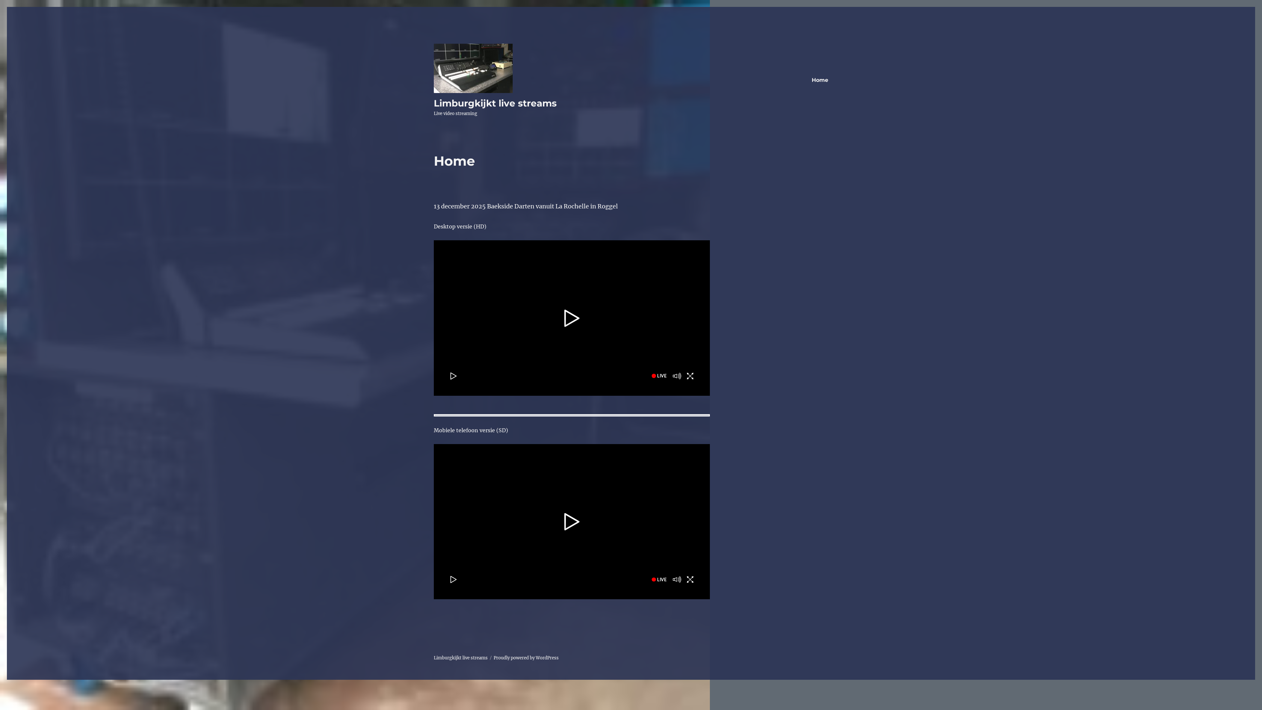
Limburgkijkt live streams (495, 103)
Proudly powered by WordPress (526, 658)
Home (820, 80)
